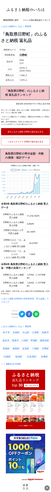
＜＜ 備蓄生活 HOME (11, 363)
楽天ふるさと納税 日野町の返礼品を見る (25, 131)
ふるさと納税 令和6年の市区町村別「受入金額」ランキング (25, 300)
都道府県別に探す (11, 20)
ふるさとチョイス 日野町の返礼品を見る (25, 141)
